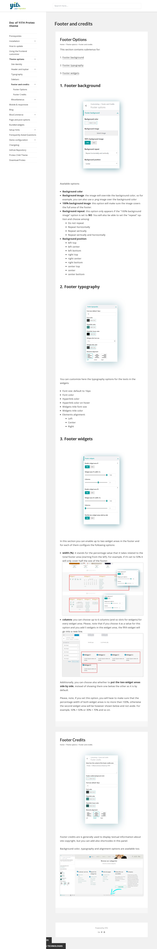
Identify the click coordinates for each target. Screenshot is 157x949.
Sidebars (15, 79)
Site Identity (16, 64)
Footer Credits (19, 94)
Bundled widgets (16, 124)
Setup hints (14, 130)
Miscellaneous (17, 99)
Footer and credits (20, 84)
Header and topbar (20, 69)
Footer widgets (70, 73)
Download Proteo (17, 160)
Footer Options (20, 89)
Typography (17, 74)
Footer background (73, 57)
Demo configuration (18, 140)
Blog (11, 109)
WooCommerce (16, 114)
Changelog (14, 145)
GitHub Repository (17, 150)
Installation (14, 41)
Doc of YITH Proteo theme (22, 24)
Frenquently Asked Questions (22, 135)
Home (62, 44)
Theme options (16, 59)
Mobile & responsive (18, 104)
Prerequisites (15, 36)
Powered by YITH (101, 928)
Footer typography (73, 65)
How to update (16, 46)
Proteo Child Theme (18, 155)
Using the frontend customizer (18, 53)
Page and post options (19, 119)
